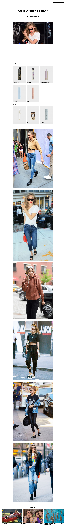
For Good (26, 2)
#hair (31, 16)
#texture (34, 16)
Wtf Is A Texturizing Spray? (33, 11)
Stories (32, 2)
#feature (28, 16)
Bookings (19, 2)
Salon (13, 2)
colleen (3, 2)
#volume (38, 16)
